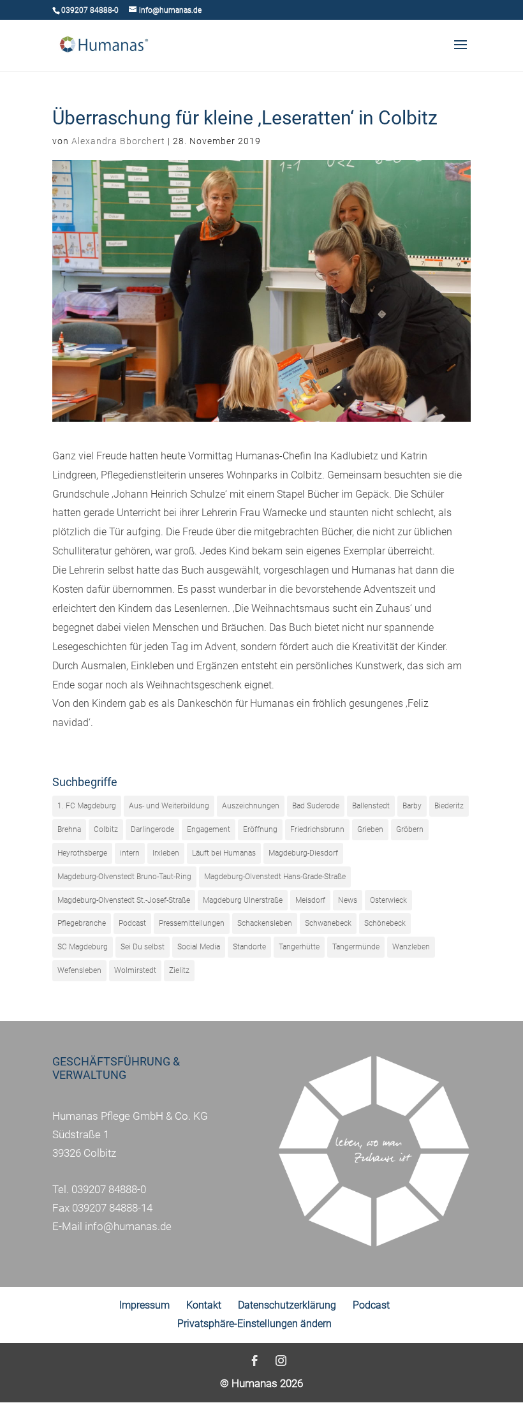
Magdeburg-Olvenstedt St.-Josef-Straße (123, 900)
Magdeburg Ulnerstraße (243, 900)
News (347, 900)
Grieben (370, 829)
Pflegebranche (81, 923)
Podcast (132, 923)
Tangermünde (355, 946)
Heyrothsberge (82, 853)
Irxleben (165, 853)
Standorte (249, 946)
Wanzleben (411, 946)
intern (130, 853)
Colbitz (106, 829)
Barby (412, 805)
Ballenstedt (371, 805)
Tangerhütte (299, 946)
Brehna (69, 829)
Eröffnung (260, 829)
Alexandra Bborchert (118, 141)
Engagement (208, 829)
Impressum (144, 1305)
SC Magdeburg (82, 946)
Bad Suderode (315, 805)
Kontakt (203, 1305)
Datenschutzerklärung (287, 1305)
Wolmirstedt (135, 970)
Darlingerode (152, 829)
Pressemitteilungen (192, 923)
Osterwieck (388, 900)
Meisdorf (310, 900)
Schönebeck (385, 923)
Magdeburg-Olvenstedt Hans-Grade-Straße (275, 876)
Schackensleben (264, 923)
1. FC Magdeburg (86, 805)
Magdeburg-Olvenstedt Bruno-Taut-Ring (124, 876)
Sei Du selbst (143, 946)
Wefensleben (79, 970)
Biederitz (449, 805)
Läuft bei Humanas (224, 853)
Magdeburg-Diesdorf (303, 853)
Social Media (198, 946)
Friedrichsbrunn (317, 829)
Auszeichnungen (250, 805)
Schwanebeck (328, 923)
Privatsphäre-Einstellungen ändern (254, 1324)
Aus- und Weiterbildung (169, 805)
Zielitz (179, 970)
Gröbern (410, 829)
